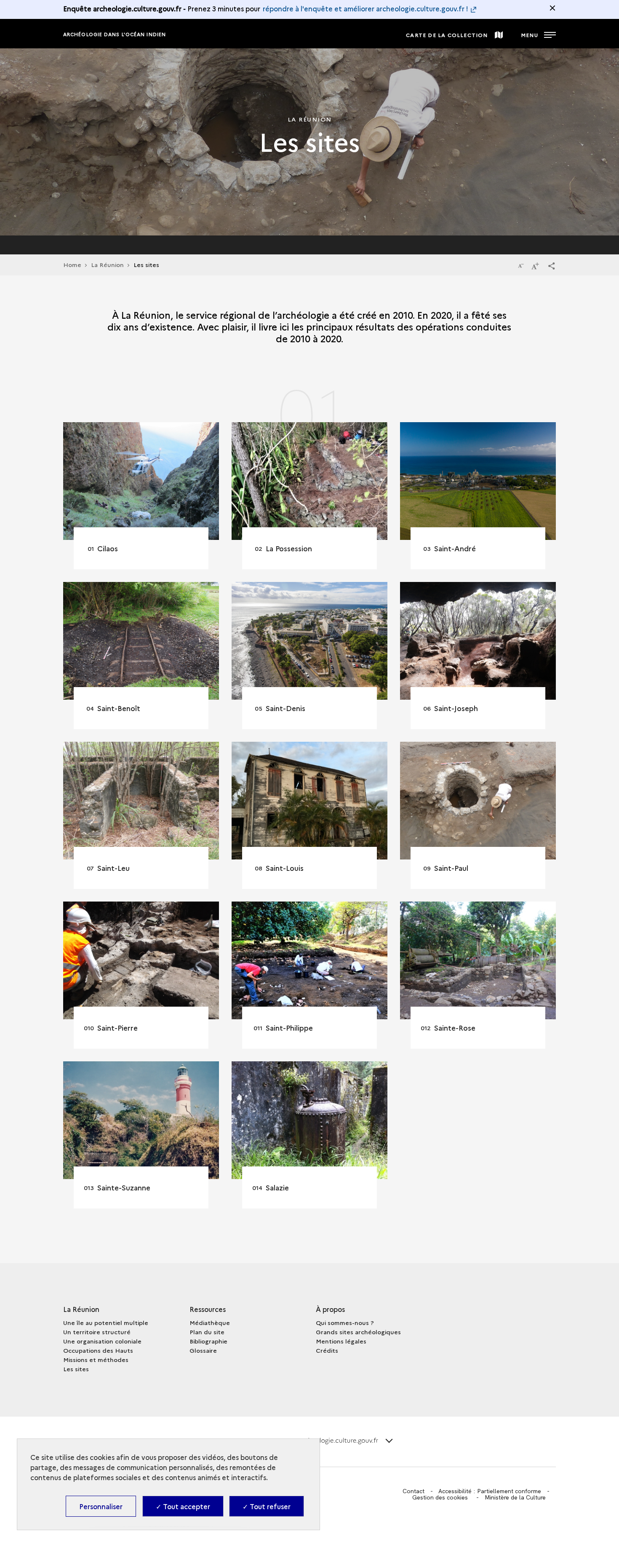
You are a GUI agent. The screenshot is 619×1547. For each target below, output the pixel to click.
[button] (551, 265)
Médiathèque (209, 1322)
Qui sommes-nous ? (345, 1322)
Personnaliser (101, 1506)
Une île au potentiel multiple (105, 1322)
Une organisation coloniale (102, 1341)
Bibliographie (208, 1341)
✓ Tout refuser (267, 1506)
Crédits (327, 1350)
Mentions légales (341, 1341)
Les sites (76, 1369)
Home (72, 264)
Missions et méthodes (95, 1359)
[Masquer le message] (552, 8)
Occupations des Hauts (98, 1350)
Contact (413, 1491)
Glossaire (203, 1350)
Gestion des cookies (440, 1497)
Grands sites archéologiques (358, 1332)
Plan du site (206, 1332)
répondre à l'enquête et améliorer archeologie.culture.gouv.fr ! (365, 8)
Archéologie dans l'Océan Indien (114, 34)
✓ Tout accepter (183, 1506)
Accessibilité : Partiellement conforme (489, 1491)
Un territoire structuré (97, 1332)
